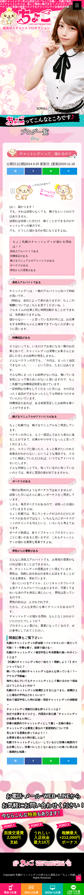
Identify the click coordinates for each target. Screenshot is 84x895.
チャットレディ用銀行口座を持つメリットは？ (34, 709)
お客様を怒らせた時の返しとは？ (26, 737)
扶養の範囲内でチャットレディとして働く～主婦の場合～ (40, 723)
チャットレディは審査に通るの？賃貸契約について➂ (37, 728)
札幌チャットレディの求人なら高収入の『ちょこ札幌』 (46, 874)
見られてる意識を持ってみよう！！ (27, 732)
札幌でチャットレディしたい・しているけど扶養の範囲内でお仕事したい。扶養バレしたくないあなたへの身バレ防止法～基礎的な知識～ (42, 747)
